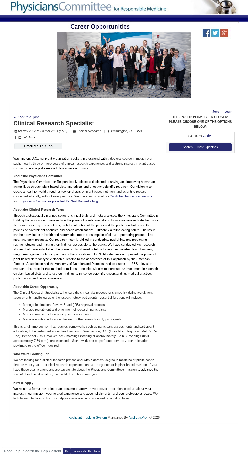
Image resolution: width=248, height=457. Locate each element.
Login (228, 111)
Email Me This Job (38, 146)
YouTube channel (122, 196)
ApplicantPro (138, 417)
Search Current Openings (200, 147)
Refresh (173, 417)
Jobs (215, 111)
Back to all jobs (27, 117)
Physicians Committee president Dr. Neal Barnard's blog (58, 201)
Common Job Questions (86, 451)
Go (67, 451)
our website (144, 196)
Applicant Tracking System (88, 417)
